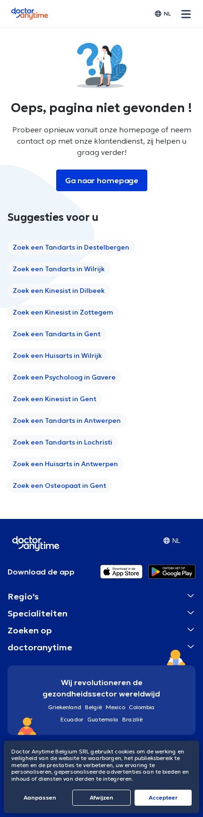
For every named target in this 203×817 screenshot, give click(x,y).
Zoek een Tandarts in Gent (57, 334)
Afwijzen (101, 797)
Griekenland (64, 707)
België (93, 707)
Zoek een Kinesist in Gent (54, 399)
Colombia (142, 707)
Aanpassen (40, 797)
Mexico (115, 707)
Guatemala (102, 719)
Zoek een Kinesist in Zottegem (63, 312)
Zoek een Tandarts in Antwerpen (67, 420)
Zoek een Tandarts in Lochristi (62, 442)
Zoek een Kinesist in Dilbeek (59, 290)
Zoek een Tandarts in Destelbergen (71, 247)
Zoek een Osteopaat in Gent (59, 485)
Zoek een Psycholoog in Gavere (64, 377)
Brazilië (132, 719)
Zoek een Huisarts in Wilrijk (57, 355)
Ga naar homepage (101, 180)
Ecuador (72, 719)
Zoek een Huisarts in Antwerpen (65, 464)
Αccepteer (163, 797)
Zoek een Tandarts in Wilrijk (59, 269)
